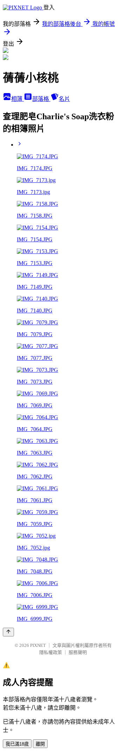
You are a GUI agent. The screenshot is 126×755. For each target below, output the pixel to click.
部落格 (41, 99)
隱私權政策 (50, 652)
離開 (40, 744)
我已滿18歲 (17, 744)
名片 (64, 99)
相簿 (17, 99)
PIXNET (38, 645)
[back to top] (8, 632)
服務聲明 (78, 652)
